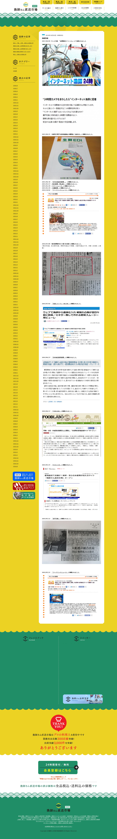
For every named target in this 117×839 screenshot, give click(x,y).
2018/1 (15, 372)
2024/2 (15, 165)
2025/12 (15, 102)
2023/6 (15, 188)
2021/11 (15, 242)
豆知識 (15, 71)
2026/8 (15, 85)
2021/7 (15, 253)
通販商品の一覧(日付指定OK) (42, 817)
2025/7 (15, 117)
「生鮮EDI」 (78, 134)
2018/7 (15, 355)
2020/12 (15, 273)
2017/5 (15, 395)
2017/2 (15, 404)
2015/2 (15, 455)
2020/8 (15, 284)
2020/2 (15, 301)
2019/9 (15, 315)
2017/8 (15, 387)
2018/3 (15, 367)
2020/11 (15, 276)
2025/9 (15, 111)
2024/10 (15, 142)
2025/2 (15, 131)
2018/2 (15, 369)
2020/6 (15, 290)
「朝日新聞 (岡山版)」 (58, 184)
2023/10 (15, 176)
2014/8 (15, 466)
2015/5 (15, 452)
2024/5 (15, 156)
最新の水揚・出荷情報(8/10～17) (22, 46)
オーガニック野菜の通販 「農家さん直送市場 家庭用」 (58, 823)
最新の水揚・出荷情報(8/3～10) (22, 48)
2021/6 (15, 256)
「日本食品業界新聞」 (58, 357)
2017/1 (15, 406)
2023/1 (15, 202)
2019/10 (15, 313)
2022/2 (15, 233)
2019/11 (15, 310)
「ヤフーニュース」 (57, 186)
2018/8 (15, 352)
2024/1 (15, 168)
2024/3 (15, 162)
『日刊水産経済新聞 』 (59, 182)
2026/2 (15, 97)
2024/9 (15, 145)
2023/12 (15, 171)
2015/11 (15, 443)
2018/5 (15, 361)
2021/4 (15, 262)
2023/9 (15, 179)
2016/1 (15, 438)
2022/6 (15, 222)
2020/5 (15, 293)
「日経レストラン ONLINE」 (61, 303)
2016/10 (15, 415)
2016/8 (15, 421)
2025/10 (15, 108)
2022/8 (15, 216)
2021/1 (15, 270)
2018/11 (15, 344)
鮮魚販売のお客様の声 (27, 817)
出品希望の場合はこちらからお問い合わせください (58, 826)
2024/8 (15, 148)
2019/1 (15, 338)
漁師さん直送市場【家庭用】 (25, 6)
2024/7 (15, 151)
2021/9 (15, 247)
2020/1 (15, 304)
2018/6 (15, 358)
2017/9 (15, 384)
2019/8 (15, 318)
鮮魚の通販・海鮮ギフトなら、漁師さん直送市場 (31, 816)
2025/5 (15, 122)
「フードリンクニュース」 (60, 190)
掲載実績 (45, 38)
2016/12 (15, 409)
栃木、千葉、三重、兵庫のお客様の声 (23, 43)
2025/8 (15, 114)
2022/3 (15, 230)
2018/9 (15, 350)
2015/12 (15, 440)
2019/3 (15, 333)
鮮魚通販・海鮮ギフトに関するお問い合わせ (38, 819)
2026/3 (15, 94)
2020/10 (15, 279)
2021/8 (15, 250)
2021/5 (15, 259)
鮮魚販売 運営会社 (91, 817)
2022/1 (15, 236)
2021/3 (15, 264)
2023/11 (15, 173)
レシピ (15, 68)
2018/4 (15, 364)
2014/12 (15, 458)
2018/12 (15, 341)
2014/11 (15, 460)
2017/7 (15, 389)
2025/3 (15, 128)
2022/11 (15, 207)
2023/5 (15, 190)
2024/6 (15, 153)
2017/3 (15, 401)
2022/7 (15, 219)
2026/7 (15, 88)
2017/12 (15, 375)
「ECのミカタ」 (57, 465)
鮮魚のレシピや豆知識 (80, 816)
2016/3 (15, 432)
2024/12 (15, 136)
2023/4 (15, 193)
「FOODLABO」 (56, 411)
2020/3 (15, 298)
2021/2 (15, 267)
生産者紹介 (70, 816)
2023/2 (15, 199)
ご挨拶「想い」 (21, 819)
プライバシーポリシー (51, 821)
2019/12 (15, 307)
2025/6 (15, 119)
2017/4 (15, 398)
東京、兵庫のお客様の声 (19, 54)
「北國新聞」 (55, 188)
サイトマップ (77, 821)
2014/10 (15, 463)
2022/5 (15, 225)
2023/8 (15, 182)
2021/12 (15, 239)
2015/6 (15, 449)
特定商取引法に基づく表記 (65, 821)
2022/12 (15, 205)
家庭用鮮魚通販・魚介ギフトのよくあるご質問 (64, 819)
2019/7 (15, 321)
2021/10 (15, 244)
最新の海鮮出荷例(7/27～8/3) (22, 51)
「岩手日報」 (56, 518)
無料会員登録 (81, 817)
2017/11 (15, 378)
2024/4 (15, 159)
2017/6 (15, 392)
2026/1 (15, 99)
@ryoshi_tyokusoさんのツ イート (74, 643)
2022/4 (15, 227)
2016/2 (15, 435)
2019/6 (15, 324)
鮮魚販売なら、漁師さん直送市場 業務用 (89, 819)
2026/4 (15, 91)
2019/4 (15, 330)
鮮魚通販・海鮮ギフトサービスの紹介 (56, 816)
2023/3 (15, 196)
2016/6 (15, 426)
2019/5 (15, 327)
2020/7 (15, 287)
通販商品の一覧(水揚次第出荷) (59, 817)
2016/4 (15, 429)
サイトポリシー (40, 821)
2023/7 (15, 185)
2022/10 (15, 210)
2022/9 (15, 213)
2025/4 (15, 125)
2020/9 (15, 281)
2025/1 (15, 134)
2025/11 (15, 105)
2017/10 (15, 381)
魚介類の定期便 (72, 817)
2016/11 (15, 412)
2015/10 (15, 446)
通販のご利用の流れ (92, 816)
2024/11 (15, 139)
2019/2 (15, 335)
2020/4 (15, 296)
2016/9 (15, 418)
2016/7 (15, 423)
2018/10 (15, 347)
